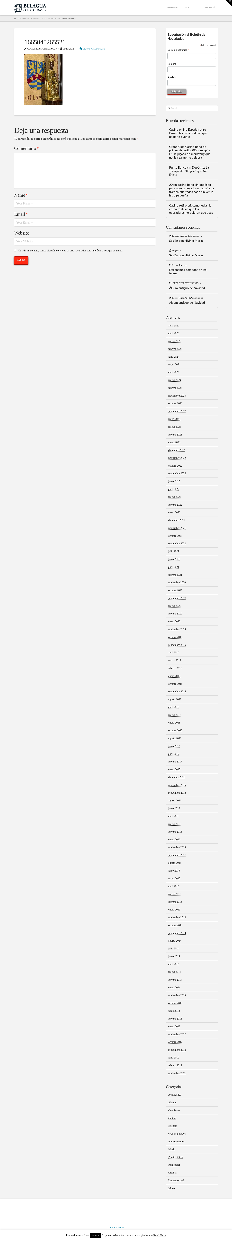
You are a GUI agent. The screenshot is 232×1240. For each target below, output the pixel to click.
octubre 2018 (175, 683)
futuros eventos (176, 1141)
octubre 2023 (175, 403)
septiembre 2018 (177, 691)
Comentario (26, 148)
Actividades (174, 1094)
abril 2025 (173, 333)
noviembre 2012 (177, 1034)
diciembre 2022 (176, 450)
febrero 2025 (175, 348)
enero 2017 (174, 769)
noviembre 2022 (177, 457)
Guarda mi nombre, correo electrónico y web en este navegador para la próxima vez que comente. (70, 250)
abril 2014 (173, 964)
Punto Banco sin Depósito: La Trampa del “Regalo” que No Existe (189, 171)
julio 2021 (173, 551)
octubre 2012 (175, 1041)
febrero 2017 (175, 761)
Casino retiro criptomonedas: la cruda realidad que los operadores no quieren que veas (191, 209)
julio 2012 (173, 1057)
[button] (229, 3)
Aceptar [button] (95, 1235)
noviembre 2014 (177, 917)
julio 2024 (173, 356)
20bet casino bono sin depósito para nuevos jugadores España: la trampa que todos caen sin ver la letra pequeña (191, 190)
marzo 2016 (174, 824)
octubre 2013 (175, 1003)
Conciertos (174, 1110)
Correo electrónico (178, 50)
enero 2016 (174, 839)
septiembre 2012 (177, 1049)
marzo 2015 (174, 894)
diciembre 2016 (176, 777)
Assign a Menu (116, 1228)
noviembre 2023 (177, 395)
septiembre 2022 (177, 473)
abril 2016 (173, 816)
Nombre (171, 63)
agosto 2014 (174, 940)
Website (21, 233)
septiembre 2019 (177, 644)
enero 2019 (174, 676)
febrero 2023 (175, 434)
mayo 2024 (174, 364)
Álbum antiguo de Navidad (187, 288)
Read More (159, 1235)
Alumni (172, 1102)
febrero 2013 (175, 1018)
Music (171, 1149)
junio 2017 (174, 746)
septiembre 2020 (177, 598)
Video (171, 1188)
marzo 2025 (174, 341)
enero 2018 (174, 722)
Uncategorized (176, 1180)
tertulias (172, 1172)
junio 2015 (174, 870)
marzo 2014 (174, 971)
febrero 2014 (175, 979)
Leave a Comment (93, 48)
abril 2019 (173, 652)
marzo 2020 (174, 605)
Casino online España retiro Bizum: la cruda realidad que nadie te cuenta (188, 133)
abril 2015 (173, 886)
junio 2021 (174, 559)
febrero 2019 (175, 668)
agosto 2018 (174, 699)
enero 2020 (174, 621)
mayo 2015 (174, 878)
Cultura (172, 1118)
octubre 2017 (175, 730)
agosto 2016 (174, 800)
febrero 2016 (175, 831)
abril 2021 (173, 566)
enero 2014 (174, 987)
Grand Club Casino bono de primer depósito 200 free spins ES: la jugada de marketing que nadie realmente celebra (190, 152)
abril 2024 (173, 372)
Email (21, 214)
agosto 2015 (174, 862)
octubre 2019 (175, 637)
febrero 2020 (175, 613)
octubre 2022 (175, 465)
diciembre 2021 (176, 520)
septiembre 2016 (177, 792)
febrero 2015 (175, 901)
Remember (174, 1164)
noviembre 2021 (177, 528)
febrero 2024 (175, 387)
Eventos (172, 1125)
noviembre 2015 (177, 847)
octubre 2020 (175, 590)
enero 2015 (174, 909)
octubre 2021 (175, 535)
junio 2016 (174, 808)
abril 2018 (173, 707)
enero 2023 (174, 442)
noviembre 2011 (177, 1073)
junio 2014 (174, 956)
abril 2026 (173, 325)
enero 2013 (174, 1026)
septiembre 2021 (177, 543)
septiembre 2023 (177, 411)
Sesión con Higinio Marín (186, 240)
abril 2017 (173, 753)
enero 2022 (174, 512)
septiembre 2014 (177, 933)
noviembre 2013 (177, 995)
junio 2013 (174, 1010)
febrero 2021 (175, 574)
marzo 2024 (174, 380)
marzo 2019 (174, 660)
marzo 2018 (174, 714)
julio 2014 (173, 948)
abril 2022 (173, 489)
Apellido (171, 77)
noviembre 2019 (177, 629)
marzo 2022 (174, 496)
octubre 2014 (175, 925)
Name (21, 195)
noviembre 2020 (177, 582)
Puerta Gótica (175, 1157)
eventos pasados (177, 1133)
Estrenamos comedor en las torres (188, 271)
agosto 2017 (174, 738)
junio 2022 (174, 481)
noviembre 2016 (177, 785)
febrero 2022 (175, 504)
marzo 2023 (174, 426)
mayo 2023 (174, 418)
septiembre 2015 (177, 855)
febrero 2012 (175, 1065)
